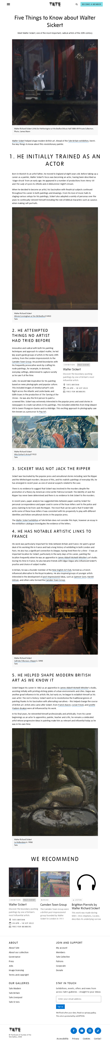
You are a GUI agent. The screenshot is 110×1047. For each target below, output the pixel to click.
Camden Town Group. (55, 580)
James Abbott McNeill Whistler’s (73, 557)
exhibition (27, 520)
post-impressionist (51, 577)
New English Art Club (61, 570)
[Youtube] (82, 1030)
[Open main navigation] (28, 4)
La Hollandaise (20, 842)
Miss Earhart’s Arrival (22, 454)
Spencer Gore (80, 577)
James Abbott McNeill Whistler (74, 688)
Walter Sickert (18, 141)
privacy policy (90, 1012)
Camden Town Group (21, 361)
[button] (76, 4)
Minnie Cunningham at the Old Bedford (29, 316)
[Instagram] (90, 1030)
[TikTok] (98, 1030)
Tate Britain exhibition (78, 141)
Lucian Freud (77, 705)
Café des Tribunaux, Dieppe (25, 661)
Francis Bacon (64, 705)
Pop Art (42, 411)
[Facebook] (74, 1030)
